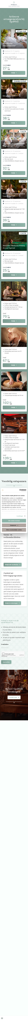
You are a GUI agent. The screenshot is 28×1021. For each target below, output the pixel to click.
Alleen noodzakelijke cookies (14, 529)
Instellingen (20, 516)
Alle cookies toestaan (14, 520)
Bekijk (13, 73)
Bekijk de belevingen (11, 603)
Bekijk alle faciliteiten (11, 564)
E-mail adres (4, 644)
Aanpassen (13, 525)
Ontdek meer (13, 697)
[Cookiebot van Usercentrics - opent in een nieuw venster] (19, 490)
